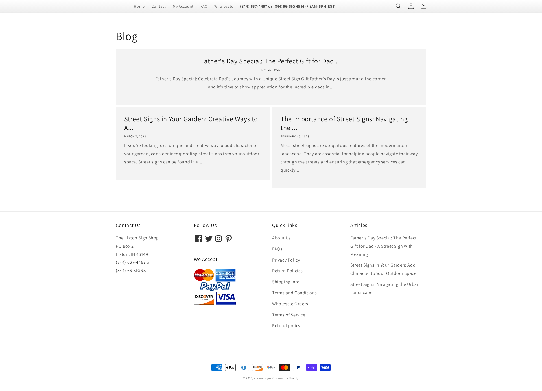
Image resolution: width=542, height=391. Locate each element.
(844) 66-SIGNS (131, 270)
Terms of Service (288, 315)
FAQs (277, 249)
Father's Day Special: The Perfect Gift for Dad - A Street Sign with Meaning (383, 246)
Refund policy (286, 326)
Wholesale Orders (290, 304)
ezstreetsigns (262, 378)
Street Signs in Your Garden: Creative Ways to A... (191, 123)
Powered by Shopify (285, 378)
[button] (398, 6)
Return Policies (287, 271)
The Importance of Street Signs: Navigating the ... (344, 123)
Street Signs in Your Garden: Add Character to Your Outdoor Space (383, 269)
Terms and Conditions (294, 293)
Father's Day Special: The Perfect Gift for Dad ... (271, 61)
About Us (281, 238)
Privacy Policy (286, 260)
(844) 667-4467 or (133, 262)
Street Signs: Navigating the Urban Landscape (384, 288)
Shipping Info (286, 282)
